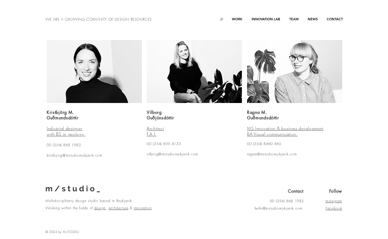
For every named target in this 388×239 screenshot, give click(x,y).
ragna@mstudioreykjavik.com (272, 154)
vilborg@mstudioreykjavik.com (172, 154)
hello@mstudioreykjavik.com (279, 208)
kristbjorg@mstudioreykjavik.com (74, 155)
